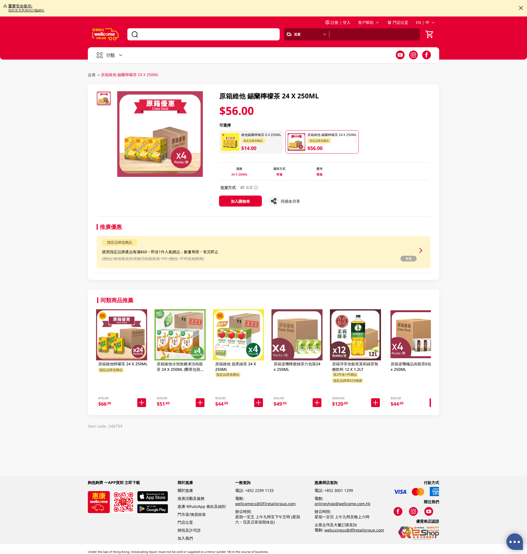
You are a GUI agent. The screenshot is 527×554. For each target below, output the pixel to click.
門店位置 (400, 22)
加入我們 (185, 538)
